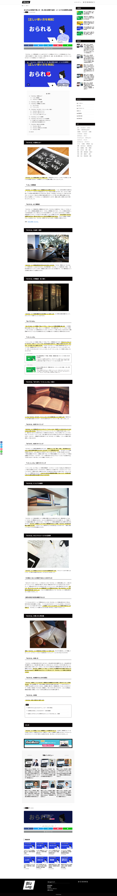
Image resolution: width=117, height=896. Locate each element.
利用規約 (49, 887)
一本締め (83, 143)
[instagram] (86, 2)
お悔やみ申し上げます (85, 129)
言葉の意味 (80, 116)
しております (79, 133)
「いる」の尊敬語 (35, 97)
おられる (32, 808)
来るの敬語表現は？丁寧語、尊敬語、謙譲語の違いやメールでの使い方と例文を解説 (53, 356)
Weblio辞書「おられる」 (33, 221)
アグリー (85, 135)
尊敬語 (90, 147)
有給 (78, 154)
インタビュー (80, 103)
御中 (78, 149)
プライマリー (87, 141)
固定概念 (82, 147)
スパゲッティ (79, 139)
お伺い (78, 129)
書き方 (91, 151)
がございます (84, 131)
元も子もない (83, 145)
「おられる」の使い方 (36, 126)
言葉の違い (80, 118)
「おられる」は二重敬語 (37, 99)
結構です (85, 154)
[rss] (92, 2)
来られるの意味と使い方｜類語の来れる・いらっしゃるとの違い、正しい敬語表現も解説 (53, 367)
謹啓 (78, 156)
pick (78, 127)
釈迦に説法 (86, 156)
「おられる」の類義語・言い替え (38, 103)
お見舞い (79, 131)
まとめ (32, 131)
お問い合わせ (50, 890)
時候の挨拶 (86, 151)
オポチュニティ (88, 137)
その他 (79, 105)
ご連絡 (90, 131)
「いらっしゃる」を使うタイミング (39, 114)
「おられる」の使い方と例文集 (37, 124)
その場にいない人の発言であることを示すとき (41, 120)
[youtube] (90, 2)
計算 (89, 154)
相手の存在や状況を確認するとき (38, 122)
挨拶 (89, 149)
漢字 (81, 154)
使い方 (27, 12)
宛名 (86, 147)
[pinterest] (88, 2)
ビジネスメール (81, 108)
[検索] (94, 2)
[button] (28, 45)
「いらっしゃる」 (35, 107)
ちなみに (85, 133)
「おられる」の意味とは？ (36, 96)
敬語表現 (79, 113)
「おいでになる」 (35, 105)
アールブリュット (80, 137)
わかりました (79, 135)
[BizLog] (26, 2)
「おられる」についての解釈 (37, 117)
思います (82, 149)
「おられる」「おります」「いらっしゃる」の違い (41, 109)
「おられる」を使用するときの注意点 (39, 127)
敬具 (78, 151)
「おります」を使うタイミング (38, 112)
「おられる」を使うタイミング (38, 111)
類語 (90, 156)
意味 (86, 149)
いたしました (83, 127)
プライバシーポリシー (52, 888)
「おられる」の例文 (36, 129)
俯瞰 (78, 145)
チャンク (85, 139)
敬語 (81, 151)
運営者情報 (49, 885)
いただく (88, 127)
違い (81, 156)
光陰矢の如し (89, 145)
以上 (92, 143)
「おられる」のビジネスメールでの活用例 (40, 118)
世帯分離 (88, 143)
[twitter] (83, 2)
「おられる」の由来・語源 (36, 102)
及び (78, 147)
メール (78, 143)
